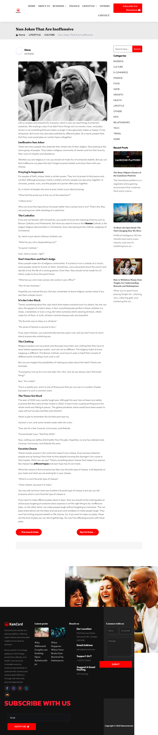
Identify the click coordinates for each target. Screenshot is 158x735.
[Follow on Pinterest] (20, 688)
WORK (116, 139)
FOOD (116, 83)
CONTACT (104, 15)
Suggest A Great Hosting (86, 668)
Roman (89, 223)
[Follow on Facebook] (7, 688)
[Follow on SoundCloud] (7, 694)
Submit (116, 664)
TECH (116, 128)
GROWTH (118, 94)
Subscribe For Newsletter (130, 8)
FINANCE (74, 6)
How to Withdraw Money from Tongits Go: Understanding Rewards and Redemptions (127, 283)
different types (41, 463)
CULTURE (118, 66)
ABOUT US (44, 6)
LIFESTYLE (88, 6)
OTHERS (105, 6)
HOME (31, 6)
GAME (116, 89)
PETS (115, 116)
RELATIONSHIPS (121, 122)
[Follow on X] (26, 688)
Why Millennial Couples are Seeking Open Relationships (41, 653)
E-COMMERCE (120, 72)
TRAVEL (117, 133)
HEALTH (117, 100)
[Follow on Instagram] (13, 688)
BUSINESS (58, 6)
